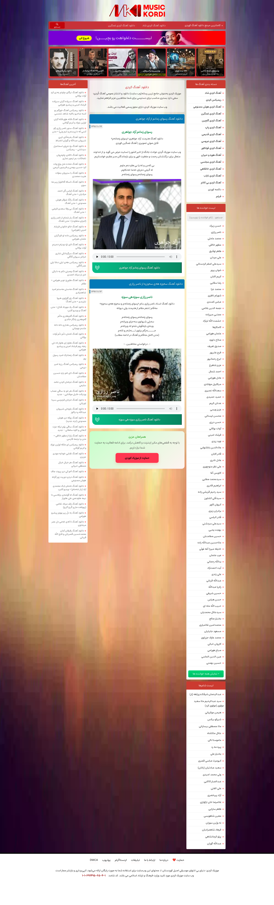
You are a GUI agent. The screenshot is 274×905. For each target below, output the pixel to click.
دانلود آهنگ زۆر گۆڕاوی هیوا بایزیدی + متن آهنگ (71, 300)
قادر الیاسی (215, 517)
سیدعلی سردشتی (211, 523)
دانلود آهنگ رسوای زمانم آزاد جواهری (139, 267)
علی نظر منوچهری (212, 466)
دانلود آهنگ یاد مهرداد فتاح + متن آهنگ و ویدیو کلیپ (68, 308)
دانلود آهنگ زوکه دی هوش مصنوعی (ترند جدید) (72, 419)
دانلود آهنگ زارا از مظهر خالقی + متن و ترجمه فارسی (69, 437)
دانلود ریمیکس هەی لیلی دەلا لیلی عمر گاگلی (68, 264)
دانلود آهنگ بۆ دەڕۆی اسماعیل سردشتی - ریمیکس (69, 147)
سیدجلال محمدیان (211, 612)
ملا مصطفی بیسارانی (210, 726)
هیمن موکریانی (213, 712)
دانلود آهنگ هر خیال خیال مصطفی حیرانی (72, 464)
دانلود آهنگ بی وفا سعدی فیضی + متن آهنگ (69, 210)
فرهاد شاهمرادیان (211, 829)
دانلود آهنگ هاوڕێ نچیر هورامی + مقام (68, 282)
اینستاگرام (121, 860)
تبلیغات (135, 860)
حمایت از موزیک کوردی (137, 457)
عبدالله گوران (214, 843)
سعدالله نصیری (213, 390)
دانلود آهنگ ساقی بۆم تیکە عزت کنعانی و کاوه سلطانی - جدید (69, 428)
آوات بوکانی (215, 428)
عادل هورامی (214, 378)
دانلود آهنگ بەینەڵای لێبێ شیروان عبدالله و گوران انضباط (71, 139)
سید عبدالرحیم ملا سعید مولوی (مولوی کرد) (209, 703)
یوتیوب (106, 860)
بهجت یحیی (215, 530)
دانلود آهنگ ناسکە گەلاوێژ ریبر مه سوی (68, 183)
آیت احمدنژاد (214, 568)
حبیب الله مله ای (212, 606)
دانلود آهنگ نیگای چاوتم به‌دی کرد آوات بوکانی (68, 94)
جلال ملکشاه (214, 733)
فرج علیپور (215, 352)
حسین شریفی (213, 593)
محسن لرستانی (213, 416)
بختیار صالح (215, 618)
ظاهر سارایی (214, 809)
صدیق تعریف (214, 346)
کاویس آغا (215, 473)
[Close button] (203, 886)
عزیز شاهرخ (215, 365)
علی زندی (216, 574)
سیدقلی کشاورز (212, 498)
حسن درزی (215, 422)
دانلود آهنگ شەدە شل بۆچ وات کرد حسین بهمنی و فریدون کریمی (69, 165)
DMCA (94, 860)
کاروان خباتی (214, 644)
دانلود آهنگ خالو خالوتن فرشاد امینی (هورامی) (70, 228)
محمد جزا (216, 289)
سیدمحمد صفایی (211, 479)
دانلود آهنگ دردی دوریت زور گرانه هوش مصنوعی (69, 478)
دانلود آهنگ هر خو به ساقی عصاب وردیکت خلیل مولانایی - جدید (68, 392)
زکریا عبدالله (214, 587)
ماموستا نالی (214, 740)
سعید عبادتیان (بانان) (209, 767)
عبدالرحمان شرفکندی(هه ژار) (205, 694)
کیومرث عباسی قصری (209, 761)
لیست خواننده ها (206, 208)
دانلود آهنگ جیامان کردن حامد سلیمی (70, 383)
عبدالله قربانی (213, 580)
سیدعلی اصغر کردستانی (208, 264)
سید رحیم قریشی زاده (209, 492)
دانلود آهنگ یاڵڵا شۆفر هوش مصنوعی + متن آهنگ (71, 201)
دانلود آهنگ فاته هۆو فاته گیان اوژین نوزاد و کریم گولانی (70, 121)
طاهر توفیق (215, 251)
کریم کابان (215, 276)
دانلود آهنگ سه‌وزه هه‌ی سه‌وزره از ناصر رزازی (156, 283)
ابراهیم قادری (214, 485)
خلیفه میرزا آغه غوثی (210, 549)
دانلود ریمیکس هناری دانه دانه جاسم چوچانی (70, 326)
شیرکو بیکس (214, 719)
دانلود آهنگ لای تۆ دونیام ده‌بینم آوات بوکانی (69, 246)
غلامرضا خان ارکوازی (210, 802)
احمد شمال (215, 371)
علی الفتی (216, 788)
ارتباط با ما (149, 860)
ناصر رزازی (216, 232)
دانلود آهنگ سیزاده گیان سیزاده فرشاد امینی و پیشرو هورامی (69, 103)
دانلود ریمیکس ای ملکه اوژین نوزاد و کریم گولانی (68, 446)
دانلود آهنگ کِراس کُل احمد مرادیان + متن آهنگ (71, 192)
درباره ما (164, 860)
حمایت (178, 860)
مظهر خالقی (215, 245)
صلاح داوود (215, 340)
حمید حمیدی (214, 397)
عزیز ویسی (215, 409)
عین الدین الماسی (211, 656)
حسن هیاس (214, 599)
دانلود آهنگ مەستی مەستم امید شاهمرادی (69, 291)
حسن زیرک (215, 226)
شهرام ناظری (214, 295)
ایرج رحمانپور (214, 359)
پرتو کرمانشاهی (213, 836)
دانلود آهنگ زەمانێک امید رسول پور (69, 357)
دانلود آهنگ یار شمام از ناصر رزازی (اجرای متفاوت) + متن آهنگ (68, 219)
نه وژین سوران (213, 823)
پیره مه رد (216, 747)
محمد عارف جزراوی (211, 637)
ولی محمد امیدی (212, 774)
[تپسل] (71, 886)
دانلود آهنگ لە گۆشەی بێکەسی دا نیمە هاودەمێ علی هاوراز (68, 496)
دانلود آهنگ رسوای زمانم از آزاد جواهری (159, 118)
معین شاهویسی (212, 816)
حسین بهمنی (213, 663)
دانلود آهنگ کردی (137, 87)
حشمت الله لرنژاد (212, 321)
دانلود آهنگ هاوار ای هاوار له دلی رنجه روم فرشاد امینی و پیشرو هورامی (69, 346)
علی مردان (215, 257)
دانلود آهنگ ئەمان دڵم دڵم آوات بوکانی (69, 335)
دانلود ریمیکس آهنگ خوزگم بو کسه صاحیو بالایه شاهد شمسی (70, 112)
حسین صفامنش (212, 536)
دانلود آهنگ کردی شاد (154, 25)
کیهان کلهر (215, 504)
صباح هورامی (214, 650)
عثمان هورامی (213, 333)
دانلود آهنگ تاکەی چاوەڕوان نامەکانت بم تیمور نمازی (71, 156)
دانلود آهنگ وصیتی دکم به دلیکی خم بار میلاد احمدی (69, 273)
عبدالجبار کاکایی (212, 781)
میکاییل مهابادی (212, 384)
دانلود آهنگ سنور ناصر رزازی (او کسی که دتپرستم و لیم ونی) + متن (69, 130)
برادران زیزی (215, 511)
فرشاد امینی (214, 435)
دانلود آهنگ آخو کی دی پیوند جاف (67, 471)
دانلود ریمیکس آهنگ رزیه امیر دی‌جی (70, 365)
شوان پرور (216, 270)
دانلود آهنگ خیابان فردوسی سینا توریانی (68, 401)
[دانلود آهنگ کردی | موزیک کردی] (137, 11)
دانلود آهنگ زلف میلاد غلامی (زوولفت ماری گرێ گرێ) (71, 505)
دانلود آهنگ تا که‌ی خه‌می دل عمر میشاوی (69, 523)
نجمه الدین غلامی (211, 308)
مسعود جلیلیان (212, 631)
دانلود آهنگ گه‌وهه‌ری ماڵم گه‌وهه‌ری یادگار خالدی (72, 317)
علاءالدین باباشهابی (210, 447)
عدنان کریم (215, 403)
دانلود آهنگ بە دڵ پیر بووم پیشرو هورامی (68, 514)
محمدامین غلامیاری (210, 625)
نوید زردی (216, 441)
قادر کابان (216, 454)
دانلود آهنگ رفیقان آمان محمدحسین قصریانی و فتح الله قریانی (70, 534)
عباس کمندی (214, 302)
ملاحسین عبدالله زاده (209, 542)
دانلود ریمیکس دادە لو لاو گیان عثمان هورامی (70, 237)
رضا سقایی (215, 283)
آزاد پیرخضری (214, 795)
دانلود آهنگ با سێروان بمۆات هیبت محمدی (70, 174)
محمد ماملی (214, 238)
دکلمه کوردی (214, 189)
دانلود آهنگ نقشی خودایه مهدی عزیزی (69, 455)
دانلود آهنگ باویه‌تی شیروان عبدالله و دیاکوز (71, 410)
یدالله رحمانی (214, 561)
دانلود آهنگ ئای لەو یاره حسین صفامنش (69, 374)
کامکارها (216, 327)
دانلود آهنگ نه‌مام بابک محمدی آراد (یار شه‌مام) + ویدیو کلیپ (69, 487)
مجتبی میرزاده (213, 314)
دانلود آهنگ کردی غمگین (121, 25)
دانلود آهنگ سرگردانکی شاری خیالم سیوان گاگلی (70, 255)
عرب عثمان (215, 555)
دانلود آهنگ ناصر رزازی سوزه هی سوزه (139, 419)
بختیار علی (215, 754)
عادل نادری (215, 460)
